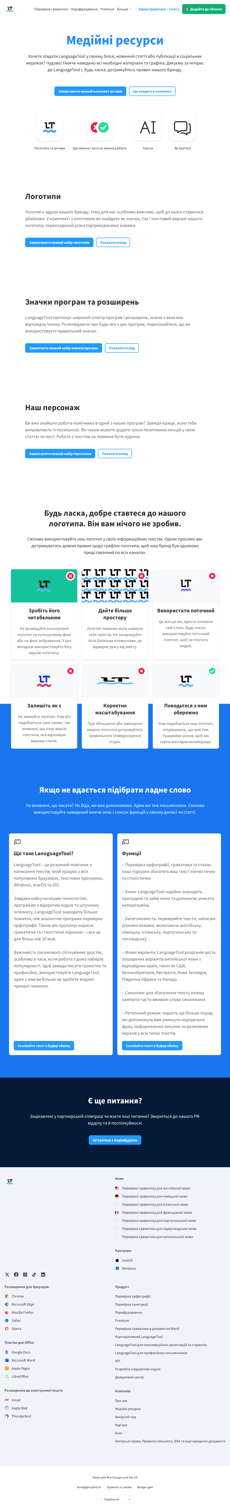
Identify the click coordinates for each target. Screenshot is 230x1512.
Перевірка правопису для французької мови (157, 1212)
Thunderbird (21, 1416)
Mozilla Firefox (23, 1312)
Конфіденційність (89, 1487)
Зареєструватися (152, 9)
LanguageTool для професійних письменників (151, 1352)
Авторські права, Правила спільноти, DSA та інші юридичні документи (170, 1441)
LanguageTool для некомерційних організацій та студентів (161, 1344)
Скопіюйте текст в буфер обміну (44, 1045)
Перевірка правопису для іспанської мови (155, 1204)
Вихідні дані (145, 1487)
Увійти (174, 9)
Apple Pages (21, 1368)
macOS (127, 1260)
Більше (122, 9)
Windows (129, 1268)
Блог (119, 1433)
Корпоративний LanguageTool (139, 1336)
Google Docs (21, 1352)
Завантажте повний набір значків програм (63, 348)
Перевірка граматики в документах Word (147, 1328)
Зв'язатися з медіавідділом (115, 1140)
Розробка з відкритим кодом (137, 1369)
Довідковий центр (129, 1377)
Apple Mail (19, 1408)
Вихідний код (125, 1417)
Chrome (18, 1296)
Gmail (16, 1400)
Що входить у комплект (152, 91)
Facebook (16, 1274)
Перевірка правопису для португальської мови (159, 1220)
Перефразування (128, 1312)
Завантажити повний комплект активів (90, 91)
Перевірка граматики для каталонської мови (157, 1236)
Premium (122, 1320)
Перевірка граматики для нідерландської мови (159, 1228)
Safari (16, 1320)
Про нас (121, 1400)
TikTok (34, 1274)
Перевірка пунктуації (131, 1304)
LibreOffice (20, 1376)
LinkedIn (43, 1274)
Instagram (25, 1274)
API (117, 1361)
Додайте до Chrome (206, 9)
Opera (16, 1328)
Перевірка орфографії (132, 1296)
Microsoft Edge (23, 1304)
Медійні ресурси (128, 1408)
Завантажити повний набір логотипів (59, 242)
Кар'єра (121, 1425)
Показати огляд (113, 242)
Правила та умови (119, 1487)
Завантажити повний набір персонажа (60, 453)
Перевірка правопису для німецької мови (154, 1196)
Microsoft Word (23, 1360)
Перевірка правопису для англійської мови (156, 1188)
